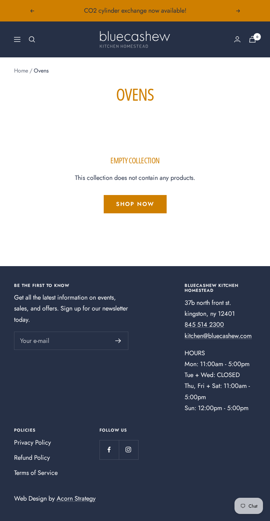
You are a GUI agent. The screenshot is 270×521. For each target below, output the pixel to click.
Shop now (135, 204)
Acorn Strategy (76, 498)
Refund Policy (32, 457)
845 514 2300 (204, 324)
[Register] (118, 340)
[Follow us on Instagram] (128, 449)
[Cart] (252, 39)
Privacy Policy (32, 442)
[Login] (237, 39)
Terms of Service (36, 472)
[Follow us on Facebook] (109, 449)
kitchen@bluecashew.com (218, 335)
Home (21, 71)
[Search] (32, 39)
